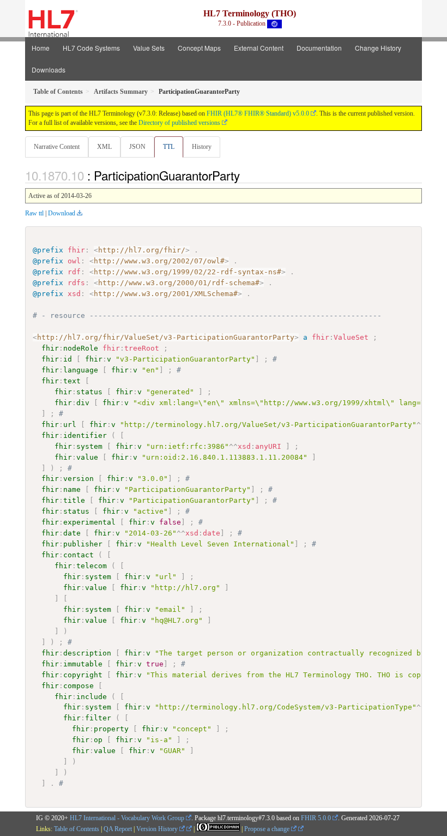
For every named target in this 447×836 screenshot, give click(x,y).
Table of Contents (76, 829)
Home (41, 47)
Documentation (319, 47)
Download (61, 213)
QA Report (118, 829)
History (202, 147)
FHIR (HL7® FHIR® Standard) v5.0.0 (258, 113)
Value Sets (149, 47)
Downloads (48, 69)
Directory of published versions (179, 123)
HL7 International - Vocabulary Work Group (127, 818)
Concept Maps (199, 47)
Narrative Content (57, 147)
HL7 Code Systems (91, 47)
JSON (137, 147)
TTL (168, 147)
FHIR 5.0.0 (316, 818)
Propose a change (267, 829)
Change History (378, 47)
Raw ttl (34, 213)
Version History (157, 829)
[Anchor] (246, 175)
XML (104, 147)
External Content (258, 47)
